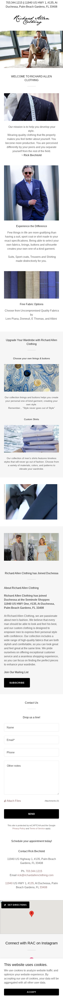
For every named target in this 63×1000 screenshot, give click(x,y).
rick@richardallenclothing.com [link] (35, 875)
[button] (5, 800)
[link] (31, 20)
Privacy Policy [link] (18, 828)
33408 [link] (43, 887)
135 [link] (31, 883)
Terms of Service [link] (37, 828)
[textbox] (31, 727)
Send (31, 814)
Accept (31, 992)
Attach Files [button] (14, 800)
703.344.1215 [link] (34, 871)
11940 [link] (9, 883)
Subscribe (17, 682)
